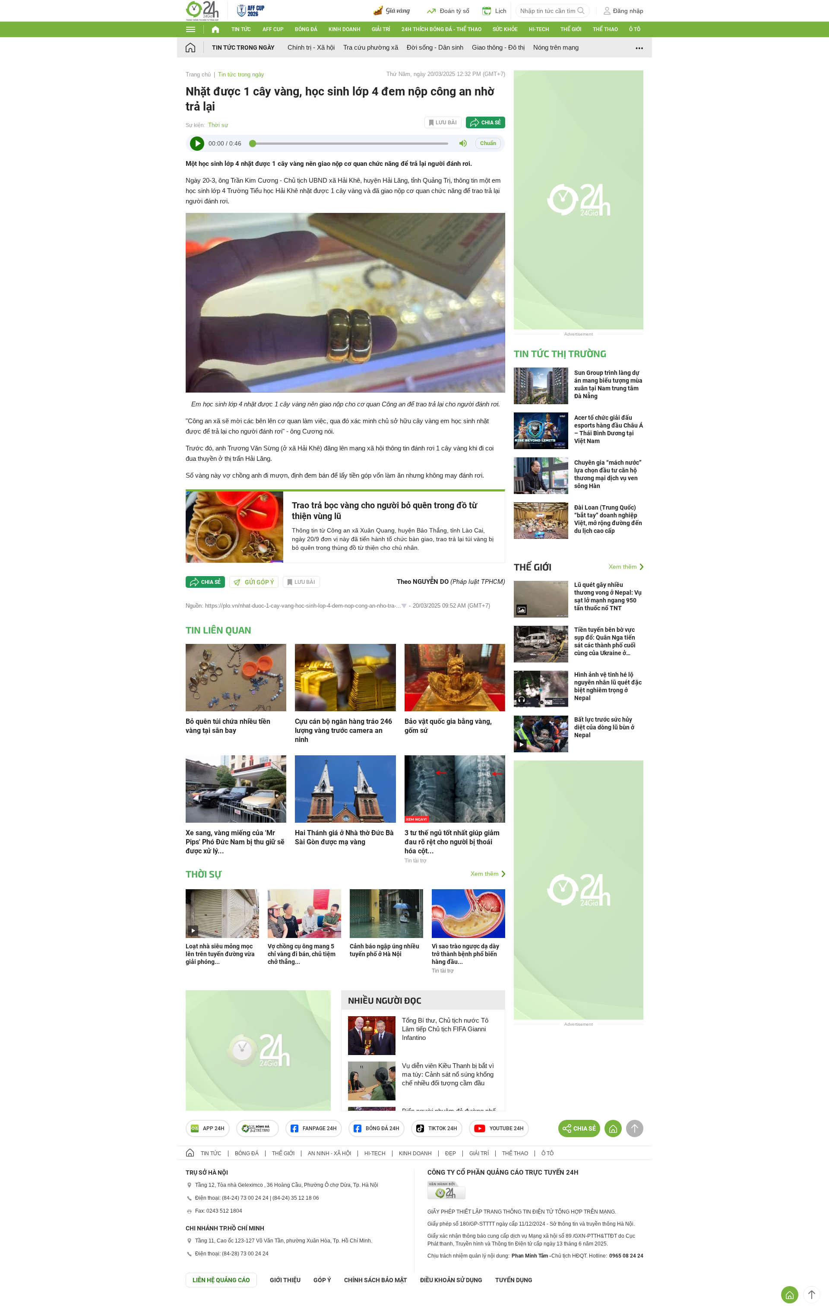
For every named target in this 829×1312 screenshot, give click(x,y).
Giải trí (381, 29)
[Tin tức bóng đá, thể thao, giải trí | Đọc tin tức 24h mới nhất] (202, 10)
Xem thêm (485, 873)
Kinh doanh (345, 29)
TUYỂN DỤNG (513, 1280)
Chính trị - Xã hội (311, 47)
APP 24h (214, 1128)
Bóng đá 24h (382, 1128)
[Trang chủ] (199, 47)
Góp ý (322, 1280)
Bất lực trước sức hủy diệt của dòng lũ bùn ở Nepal (604, 727)
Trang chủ (198, 74)
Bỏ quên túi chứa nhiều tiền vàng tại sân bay (228, 726)
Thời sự (218, 125)
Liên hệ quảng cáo (221, 1280)
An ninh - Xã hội (329, 1153)
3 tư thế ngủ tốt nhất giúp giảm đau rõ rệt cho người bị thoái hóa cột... (452, 842)
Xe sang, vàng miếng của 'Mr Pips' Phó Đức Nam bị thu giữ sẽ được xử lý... (235, 842)
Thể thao (605, 29)
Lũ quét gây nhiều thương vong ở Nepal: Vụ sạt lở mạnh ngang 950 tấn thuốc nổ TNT (608, 596)
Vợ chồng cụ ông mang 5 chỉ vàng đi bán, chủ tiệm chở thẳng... (301, 954)
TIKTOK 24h (442, 1128)
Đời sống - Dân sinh (435, 47)
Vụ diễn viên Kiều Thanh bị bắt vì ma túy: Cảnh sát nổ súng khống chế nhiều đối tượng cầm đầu (448, 1074)
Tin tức (241, 29)
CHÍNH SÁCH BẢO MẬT (375, 1280)
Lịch (500, 10)
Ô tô (634, 29)
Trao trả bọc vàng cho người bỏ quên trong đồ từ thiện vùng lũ (384, 510)
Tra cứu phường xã (370, 47)
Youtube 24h (507, 1128)
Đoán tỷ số (454, 10)
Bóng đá (306, 29)
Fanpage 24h (320, 1128)
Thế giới (570, 29)
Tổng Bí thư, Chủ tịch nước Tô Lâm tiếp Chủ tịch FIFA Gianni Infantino (445, 1029)
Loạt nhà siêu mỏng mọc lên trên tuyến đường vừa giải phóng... (220, 954)
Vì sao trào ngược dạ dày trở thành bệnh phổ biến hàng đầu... (465, 954)
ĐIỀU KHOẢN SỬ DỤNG (451, 1280)
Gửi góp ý (259, 582)
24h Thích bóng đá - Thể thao (441, 29)
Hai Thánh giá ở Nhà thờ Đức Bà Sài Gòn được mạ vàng (344, 837)
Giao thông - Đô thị (498, 47)
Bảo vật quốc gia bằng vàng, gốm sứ (448, 726)
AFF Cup (273, 29)
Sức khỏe (505, 29)
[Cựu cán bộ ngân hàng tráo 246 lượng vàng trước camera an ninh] (345, 677)
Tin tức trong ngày (243, 47)
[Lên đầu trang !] (811, 1294)
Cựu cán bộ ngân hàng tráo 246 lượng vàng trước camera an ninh (343, 730)
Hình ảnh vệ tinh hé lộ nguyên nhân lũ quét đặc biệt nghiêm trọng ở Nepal (608, 686)
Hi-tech (539, 29)
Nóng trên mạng (556, 47)
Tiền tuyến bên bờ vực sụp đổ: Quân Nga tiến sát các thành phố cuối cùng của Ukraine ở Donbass (605, 641)
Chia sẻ (491, 123)
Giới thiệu (285, 1280)
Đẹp (450, 1153)
